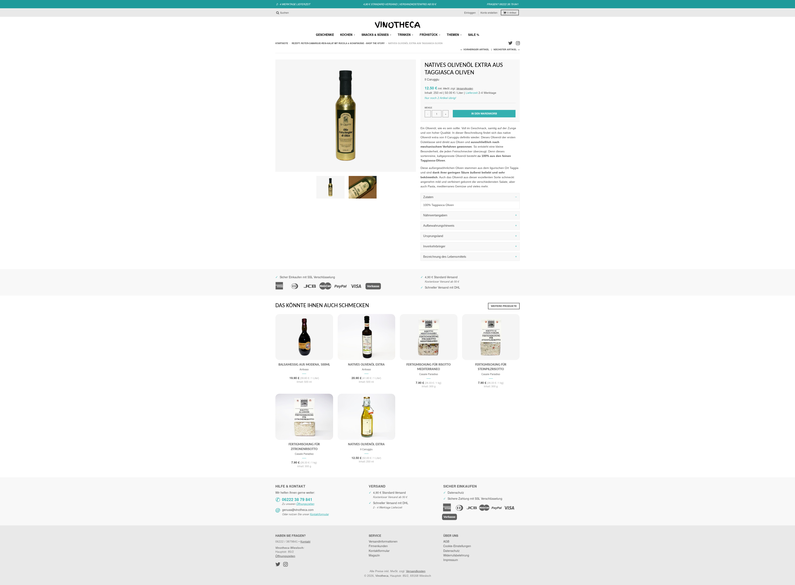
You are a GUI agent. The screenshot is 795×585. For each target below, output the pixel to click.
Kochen (346, 34)
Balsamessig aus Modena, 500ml (304, 364)
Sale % (473, 34)
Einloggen (470, 12)
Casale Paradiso (428, 374)
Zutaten (428, 197)
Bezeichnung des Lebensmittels (444, 256)
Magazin (374, 555)
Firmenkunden (378, 546)
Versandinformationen (383, 541)
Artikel (511, 12)
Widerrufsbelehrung (456, 555)
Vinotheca (381, 575)
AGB (446, 541)
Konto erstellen (489, 12)
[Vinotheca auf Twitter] (510, 43)
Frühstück (429, 34)
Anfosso (304, 369)
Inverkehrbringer (434, 246)
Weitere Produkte (504, 306)
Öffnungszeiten (305, 504)
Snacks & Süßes (375, 34)
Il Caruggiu (432, 79)
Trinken (404, 34)
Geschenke (325, 34)
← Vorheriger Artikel (474, 49)
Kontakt (305, 541)
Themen (453, 34)
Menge (428, 107)
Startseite (281, 43)
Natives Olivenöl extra (366, 364)
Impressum (450, 560)
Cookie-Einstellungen (457, 546)
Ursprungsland (433, 236)
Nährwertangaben (435, 215)
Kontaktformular (319, 514)
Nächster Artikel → (507, 49)
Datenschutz (451, 551)
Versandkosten (464, 88)
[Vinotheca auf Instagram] (518, 43)
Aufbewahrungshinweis (438, 225)
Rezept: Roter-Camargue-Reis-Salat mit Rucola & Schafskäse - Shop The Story (338, 43)
